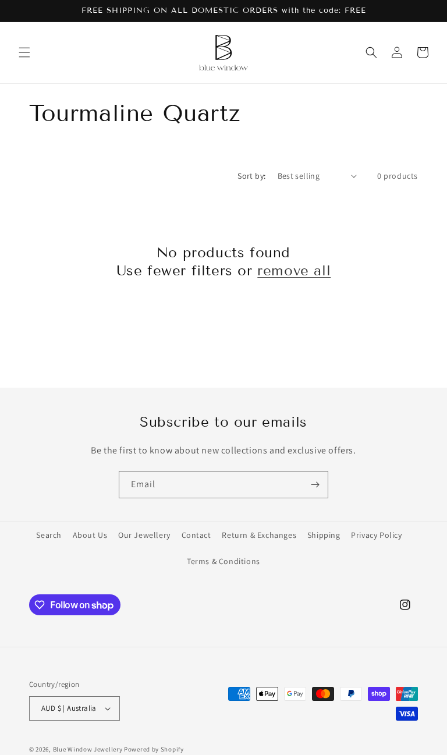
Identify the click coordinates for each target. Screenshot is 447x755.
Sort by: (251, 176)
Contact (196, 535)
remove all (294, 270)
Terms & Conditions (223, 561)
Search (49, 535)
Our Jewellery (144, 535)
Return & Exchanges (259, 535)
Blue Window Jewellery (88, 749)
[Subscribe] (315, 484)
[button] (24, 52)
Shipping (323, 535)
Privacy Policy (376, 535)
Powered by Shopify (154, 749)
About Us (90, 535)
